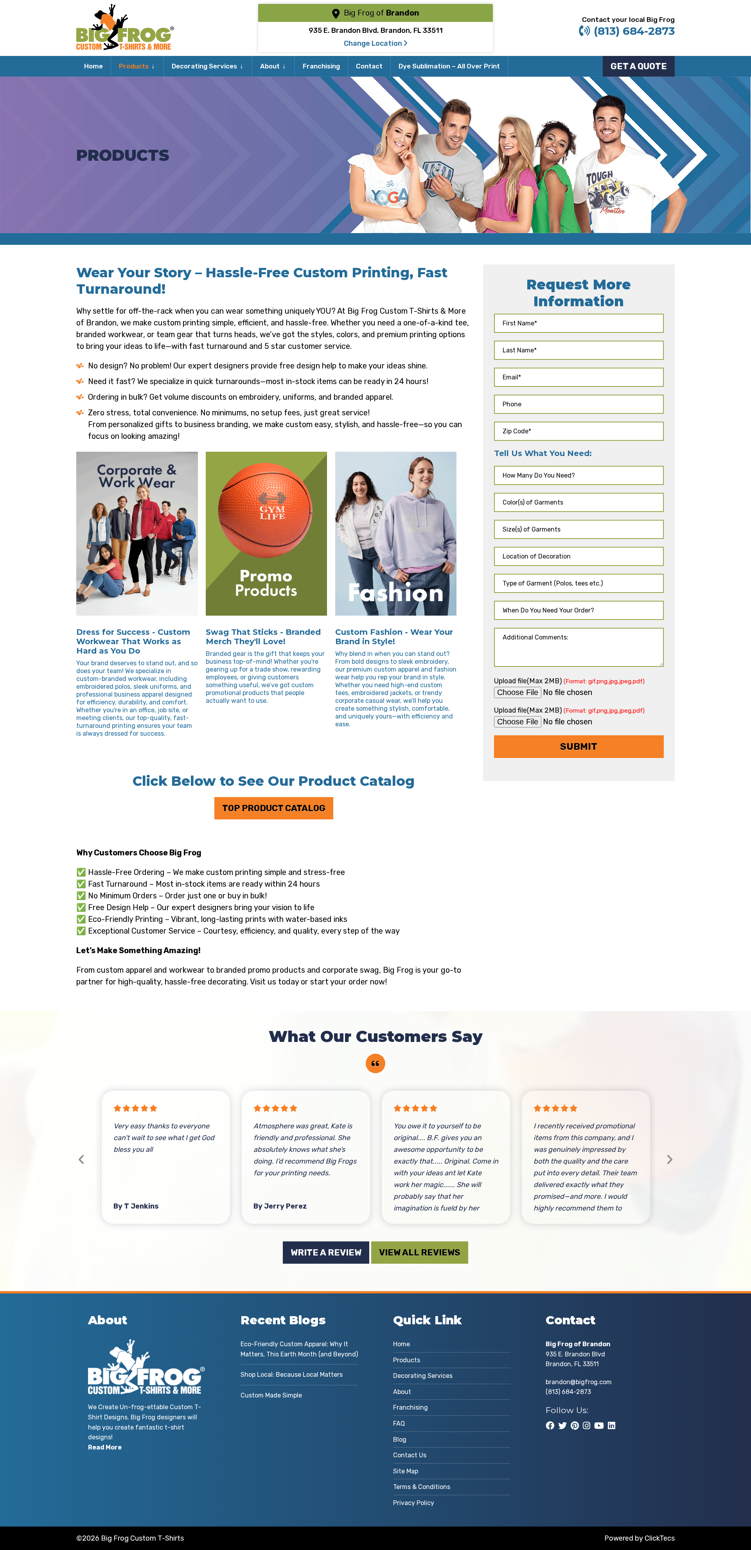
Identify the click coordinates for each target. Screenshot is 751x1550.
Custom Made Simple (271, 1395)
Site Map (405, 1471)
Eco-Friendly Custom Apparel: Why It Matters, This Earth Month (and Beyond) (299, 1349)
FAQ (399, 1423)
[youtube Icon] (599, 1425)
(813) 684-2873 (634, 30)
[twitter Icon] (562, 1425)
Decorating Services (204, 66)
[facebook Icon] (550, 1425)
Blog (399, 1439)
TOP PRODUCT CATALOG (273, 808)
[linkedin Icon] (611, 1425)
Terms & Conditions (421, 1487)
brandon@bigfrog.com (579, 1382)
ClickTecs (660, 1538)
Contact (369, 66)
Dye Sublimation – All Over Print (449, 66)
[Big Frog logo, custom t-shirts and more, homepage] (125, 9)
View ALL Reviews (419, 1252)
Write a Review (326, 1252)
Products (134, 66)
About (270, 66)
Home (93, 66)
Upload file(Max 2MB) (569, 681)
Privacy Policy (413, 1503)
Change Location (374, 43)
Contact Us (409, 1455)
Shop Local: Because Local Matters (292, 1374)
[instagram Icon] (586, 1425)
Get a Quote (639, 66)
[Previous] (81, 1159)
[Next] (669, 1159)
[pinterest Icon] (575, 1425)
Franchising (321, 66)
